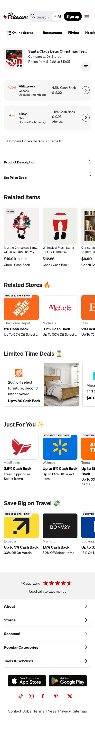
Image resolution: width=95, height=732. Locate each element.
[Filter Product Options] (85, 67)
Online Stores (22, 32)
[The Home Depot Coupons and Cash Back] (21, 316)
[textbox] (87, 16)
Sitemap (80, 711)
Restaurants (52, 32)
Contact (14, 711)
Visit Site (85, 90)
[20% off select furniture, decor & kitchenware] (41, 384)
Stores (10, 620)
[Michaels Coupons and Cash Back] (60, 316)
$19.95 (57, 116)
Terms (38, 711)
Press (51, 711)
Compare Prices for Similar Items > (34, 141)
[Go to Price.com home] (15, 16)
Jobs (27, 711)
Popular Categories (21, 647)
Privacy (64, 711)
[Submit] (32, 17)
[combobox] (46, 16)
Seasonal (12, 633)
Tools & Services (18, 661)
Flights (73, 32)
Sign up (72, 16)
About (9, 606)
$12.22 (57, 92)
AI (59, 16)
